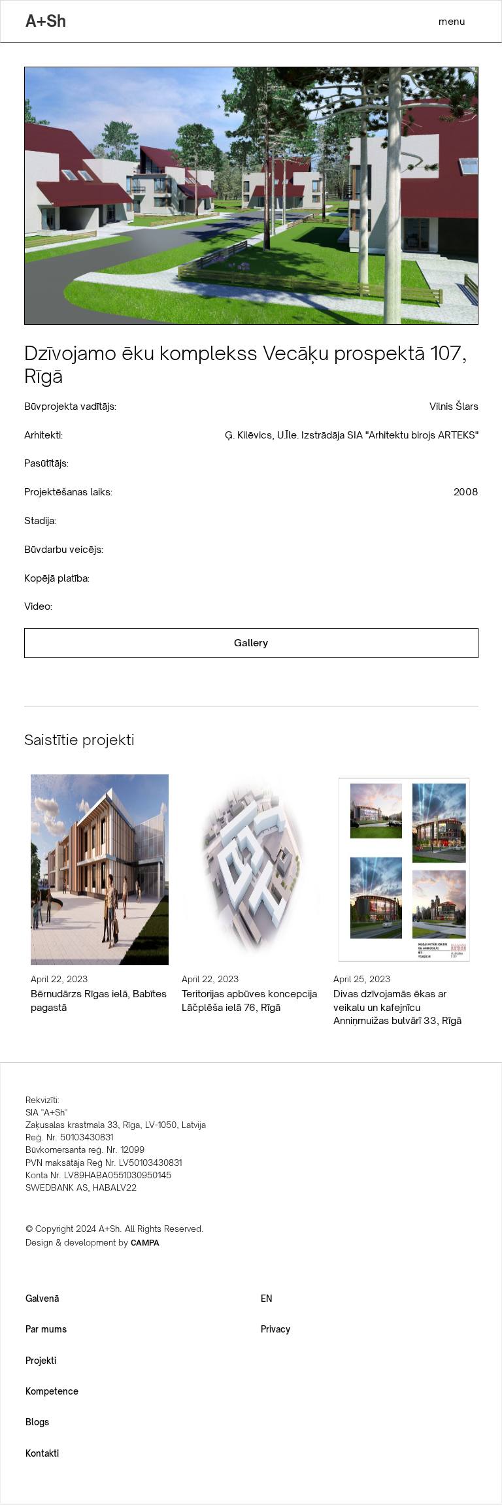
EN (266, 1298)
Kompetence (51, 1391)
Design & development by (92, 1242)
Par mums (46, 1329)
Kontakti (42, 1453)
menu (452, 21)
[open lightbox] (251, 643)
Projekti (40, 1360)
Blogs (37, 1422)
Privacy (275, 1329)
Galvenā (42, 1298)
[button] (452, 21)
